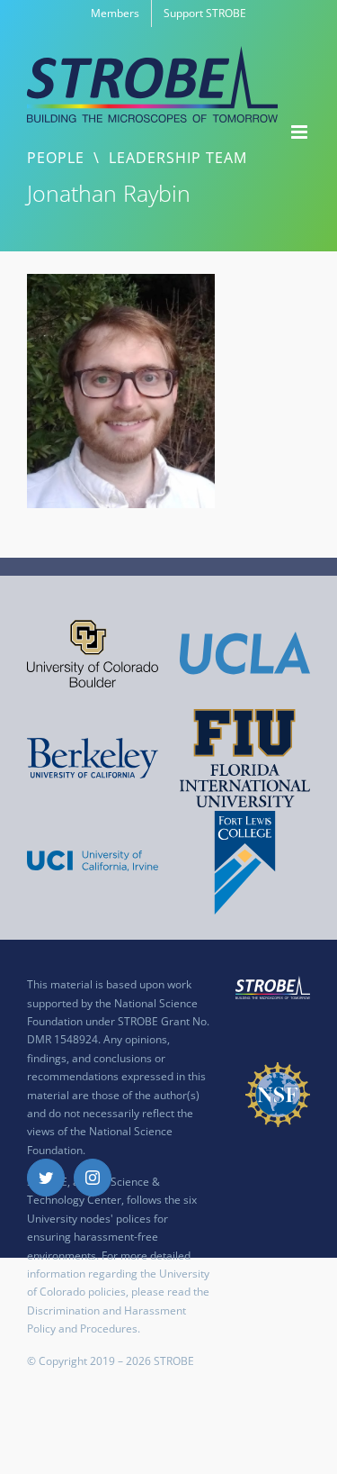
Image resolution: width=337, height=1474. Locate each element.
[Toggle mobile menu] (300, 132)
